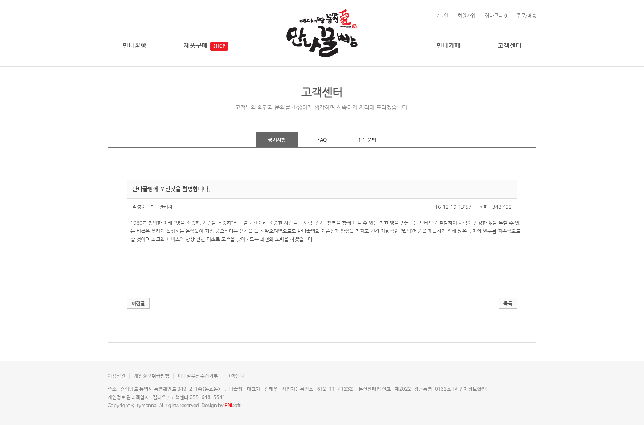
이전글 (138, 303)
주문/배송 (526, 15)
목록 (507, 303)
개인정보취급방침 (152, 376)
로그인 (441, 15)
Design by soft (221, 406)
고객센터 (509, 45)
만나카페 (448, 45)
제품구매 (196, 45)
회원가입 (467, 15)
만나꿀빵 (134, 45)
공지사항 (277, 139)
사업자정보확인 (470, 389)
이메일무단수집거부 (198, 376)
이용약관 (117, 376)
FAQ (322, 139)
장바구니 (496, 15)
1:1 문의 (367, 139)
